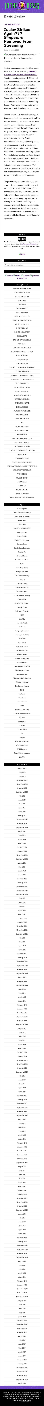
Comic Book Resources (22, 548)
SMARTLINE (22, 434)
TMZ (22, 706)
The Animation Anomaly (22, 512)
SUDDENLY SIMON (22, 442)
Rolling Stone (22, 654)
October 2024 (22, 823)
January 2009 (22, 1285)
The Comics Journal (22, 686)
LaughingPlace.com (22, 631)
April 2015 (22, 997)
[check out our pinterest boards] (35, 275)
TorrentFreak (22, 702)
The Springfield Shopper (22, 678)
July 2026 (22, 772)
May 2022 (22, 906)
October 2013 (22, 1068)
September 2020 (22, 973)
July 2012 (22, 1123)
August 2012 (22, 1119)
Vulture (22, 737)
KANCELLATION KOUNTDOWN (22, 367)
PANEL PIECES (22, 407)
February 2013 (22, 1096)
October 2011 (22, 1159)
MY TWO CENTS (22, 383)
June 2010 (22, 1222)
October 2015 (22, 981)
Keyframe (22, 627)
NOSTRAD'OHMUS (22, 399)
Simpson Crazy (22, 662)
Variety (22, 725)
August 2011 (22, 1167)
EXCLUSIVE (22, 336)
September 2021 (22, 934)
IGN (22, 615)
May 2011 (22, 1178)
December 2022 (22, 887)
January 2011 (22, 1194)
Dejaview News (22, 583)
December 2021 (22, 926)
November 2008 (22, 1289)
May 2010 (22, 1226)
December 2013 (22, 1060)
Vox (22, 733)
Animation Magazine (22, 516)
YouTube (22, 757)
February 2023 (22, 879)
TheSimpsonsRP (22, 674)
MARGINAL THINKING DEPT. (22, 375)
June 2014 (22, 1036)
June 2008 (22, 1309)
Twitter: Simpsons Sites (22, 714)
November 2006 (22, 1372)
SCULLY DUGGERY (22, 431)
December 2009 (22, 1245)
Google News (22, 607)
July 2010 (22, 1218)
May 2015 (22, 993)
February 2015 (22, 1005)
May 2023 (22, 867)
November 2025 (22, 784)
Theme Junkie (26, 1400)
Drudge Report (22, 591)
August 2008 (22, 1301)
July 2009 (22, 1265)
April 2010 (22, 1230)
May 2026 (22, 776)
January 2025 (22, 816)
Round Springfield (22, 658)
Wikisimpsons (22, 749)
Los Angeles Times (22, 635)
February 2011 (22, 1190)
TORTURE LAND (22, 458)
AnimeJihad (22, 520)
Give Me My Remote (22, 603)
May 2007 (22, 1348)
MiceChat (22, 639)
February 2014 (22, 1052)
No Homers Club (22, 650)
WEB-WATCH (22, 482)
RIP (22, 423)
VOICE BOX (22, 474)
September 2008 (22, 1297)
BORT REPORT (22, 312)
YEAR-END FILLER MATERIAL (22, 498)
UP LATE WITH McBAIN (22, 470)
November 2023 (22, 855)
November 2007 (22, 1328)
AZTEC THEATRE (22, 296)
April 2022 (22, 910)
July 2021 (22, 938)
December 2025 (22, 780)
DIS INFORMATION (22, 332)
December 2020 (22, 962)
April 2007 (22, 1352)
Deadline (22, 579)
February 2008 (22, 1320)
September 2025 (22, 792)
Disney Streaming (22, 587)
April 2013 (22, 1088)
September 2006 (22, 1379)
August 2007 (22, 1336)
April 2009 (22, 1273)
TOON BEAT (22, 454)
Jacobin (22, 619)
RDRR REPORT (22, 415)
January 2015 (22, 1009)
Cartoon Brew (22, 544)
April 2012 (22, 1135)
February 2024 (22, 847)
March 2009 (22, 1277)
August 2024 (22, 831)
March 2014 (22, 1048)
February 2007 (22, 1360)
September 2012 (22, 1115)
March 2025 (22, 812)
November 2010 (22, 1202)
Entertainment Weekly (22, 595)
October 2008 (22, 1293)
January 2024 (22, 851)
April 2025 (22, 808)
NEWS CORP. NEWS (22, 387)
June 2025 (22, 800)
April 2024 (22, 839)
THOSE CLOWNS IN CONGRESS (22, 450)
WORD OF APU (22, 490)
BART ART (22, 300)
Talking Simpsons (22, 682)
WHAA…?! (22, 486)
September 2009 (22, 1257)
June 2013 (22, 1080)
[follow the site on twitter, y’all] (16, 275)
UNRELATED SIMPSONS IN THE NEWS (22, 466)
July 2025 (22, 796)
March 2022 (22, 914)
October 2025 (22, 788)
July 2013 (22, 1076)
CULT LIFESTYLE (22, 324)
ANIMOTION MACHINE (22, 289)
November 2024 (22, 820)
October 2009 (22, 1253)
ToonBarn (22, 698)
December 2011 (22, 1151)
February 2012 (22, 1143)
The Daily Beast (22, 568)
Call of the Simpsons (22, 540)
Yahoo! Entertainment (22, 753)
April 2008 (22, 1316)
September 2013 (22, 1072)
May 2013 (22, 1084)
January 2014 (22, 1056)
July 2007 (22, 1340)
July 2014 (22, 1032)
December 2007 (22, 1324)
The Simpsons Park (22, 670)
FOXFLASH (22, 599)
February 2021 (22, 954)
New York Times (22, 647)
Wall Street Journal (22, 741)
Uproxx (22, 717)
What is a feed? (22, 278)
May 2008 (22, 1312)
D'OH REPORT (22, 328)
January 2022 (22, 922)
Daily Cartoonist (22, 572)
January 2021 (22, 958)
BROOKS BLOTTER (22, 316)
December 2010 (22, 1198)
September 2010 (22, 1210)
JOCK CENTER (22, 364)
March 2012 (22, 1139)
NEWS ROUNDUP (22, 391)
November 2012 (22, 1107)
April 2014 (22, 1044)
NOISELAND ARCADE (22, 395)
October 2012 (22, 1111)
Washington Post (22, 745)
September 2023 (22, 859)
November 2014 (22, 1017)
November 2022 (22, 891)
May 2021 (22, 942)
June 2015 (22, 989)
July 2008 (22, 1305)
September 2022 (22, 894)
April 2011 (22, 1182)
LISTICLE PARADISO (22, 371)
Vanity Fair (22, 721)
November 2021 (22, 930)
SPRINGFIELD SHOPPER (22, 438)
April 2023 (22, 871)
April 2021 (22, 946)
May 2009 (22, 1269)
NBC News (22, 643)
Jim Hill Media (22, 623)
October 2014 (22, 1021)
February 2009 (22, 1281)
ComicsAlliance (22, 556)
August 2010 (22, 1214)
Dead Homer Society (22, 576)
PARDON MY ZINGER (22, 411)
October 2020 (22, 969)
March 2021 (22, 950)
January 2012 (22, 1147)
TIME (22, 690)
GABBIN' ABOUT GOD (22, 348)
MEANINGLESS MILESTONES (22, 379)
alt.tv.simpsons (22, 508)
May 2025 (22, 804)
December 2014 (22, 1013)
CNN (22, 564)
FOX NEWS (22, 344)
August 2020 (22, 977)
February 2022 (22, 918)
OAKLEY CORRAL (22, 403)
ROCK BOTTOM (22, 427)
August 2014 (22, 1029)
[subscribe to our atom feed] (9, 275)
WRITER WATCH (22, 494)
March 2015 (22, 1001)
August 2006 (22, 1383)
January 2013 (22, 1100)
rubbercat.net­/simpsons (28, 244)
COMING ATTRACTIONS (22, 320)
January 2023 (22, 883)
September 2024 (22, 827)
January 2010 (22, 1241)
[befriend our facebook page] (25, 275)
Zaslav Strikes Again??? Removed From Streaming (18, 37)
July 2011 (22, 1170)
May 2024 (22, 835)
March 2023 (22, 875)
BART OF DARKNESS (22, 528)
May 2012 (22, 1131)
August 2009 (22, 1261)
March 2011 (22, 1186)
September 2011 (22, 1163)
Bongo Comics (22, 536)
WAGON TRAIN (22, 478)
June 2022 (22, 902)
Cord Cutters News (22, 560)
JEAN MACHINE (22, 360)
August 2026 (22, 768)
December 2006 (22, 1368)
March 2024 (22, 843)
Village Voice (22, 729)
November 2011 (22, 1155)
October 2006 (22, 1376)
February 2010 (22, 1238)
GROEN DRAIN (22, 356)
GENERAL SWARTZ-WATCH (22, 352)
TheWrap (22, 694)
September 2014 (22, 1025)
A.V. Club (22, 524)
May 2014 (22, 1040)
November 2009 (22, 1249)
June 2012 (22, 1127)
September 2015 (22, 985)
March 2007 (22, 1356)
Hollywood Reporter (22, 611)
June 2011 (22, 1174)
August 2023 (22, 863)
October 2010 (22, 1206)
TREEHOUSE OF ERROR (22, 462)
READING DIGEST (22, 419)
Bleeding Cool (22, 532)
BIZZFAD (22, 304)
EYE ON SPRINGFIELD (22, 340)
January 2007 (22, 1364)
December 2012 (22, 1103)
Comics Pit (22, 552)
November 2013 (22, 1064)
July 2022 (22, 898)
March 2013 (22, 1092)
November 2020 (22, 965)
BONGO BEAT (22, 308)
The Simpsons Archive (22, 666)
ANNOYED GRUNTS (22, 293)
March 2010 (22, 1234)
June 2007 (22, 1344)
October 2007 (22, 1332)
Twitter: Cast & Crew (22, 710)
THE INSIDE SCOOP (11, 25)
